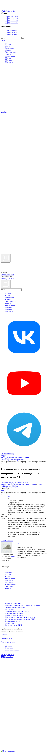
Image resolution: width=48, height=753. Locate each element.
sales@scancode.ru (12, 650)
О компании (10, 56)
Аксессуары (10, 623)
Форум (8, 54)
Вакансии (9, 648)
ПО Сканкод (10, 609)
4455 (13, 556)
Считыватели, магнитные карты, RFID (20, 619)
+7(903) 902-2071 (11, 32)
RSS (2, 490)
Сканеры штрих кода (13, 603)
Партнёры (9, 582)
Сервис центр (10, 584)
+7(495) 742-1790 (11, 21)
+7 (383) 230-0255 (7, 279)
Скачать (8, 46)
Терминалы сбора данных (15, 607)
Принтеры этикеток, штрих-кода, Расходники (22, 605)
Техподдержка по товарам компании (22, 484)
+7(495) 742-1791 (11, 23)
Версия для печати (8, 642)
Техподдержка (10, 52)
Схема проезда (6, 638)
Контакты (9, 62)
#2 (18, 544)
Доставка (8, 646)
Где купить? (10, 48)
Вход (3, 40)
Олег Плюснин (7, 541)
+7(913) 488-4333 (11, 30)
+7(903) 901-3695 (11, 34)
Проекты (8, 60)
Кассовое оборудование (14, 613)
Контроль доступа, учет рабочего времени (21, 617)
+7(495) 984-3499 (11, 17)
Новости (8, 58)
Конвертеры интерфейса (14, 615)
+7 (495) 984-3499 (7, 275)
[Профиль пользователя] (6, 552)
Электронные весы (12, 621)
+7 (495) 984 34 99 (8, 11)
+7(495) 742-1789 (11, 19)
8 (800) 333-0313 (7, 657)
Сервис (8, 50)
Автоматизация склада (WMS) (16, 611)
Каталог (8, 44)
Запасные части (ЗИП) (13, 625)
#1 (9, 497)
